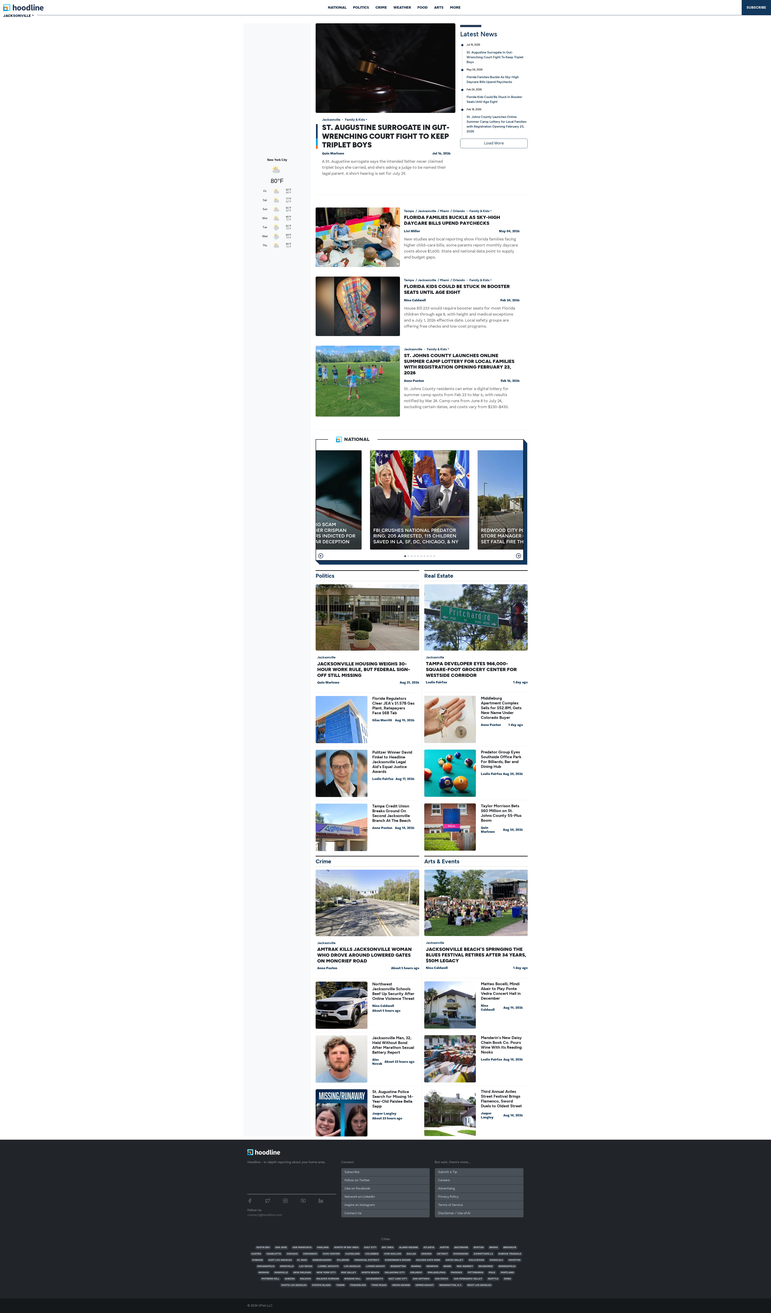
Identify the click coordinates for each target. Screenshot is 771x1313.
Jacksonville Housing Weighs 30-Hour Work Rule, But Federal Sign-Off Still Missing (363, 669)
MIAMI (447, 1266)
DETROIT (442, 1254)
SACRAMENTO (374, 1279)
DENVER (426, 1254)
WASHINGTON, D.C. (450, 1285)
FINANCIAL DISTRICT (367, 1260)
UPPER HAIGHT (425, 1285)
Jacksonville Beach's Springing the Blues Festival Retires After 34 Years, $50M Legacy (476, 955)
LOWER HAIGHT (375, 1266)
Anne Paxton (414, 381)
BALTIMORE (461, 1247)
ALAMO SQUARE (408, 1247)
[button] (320, 555)
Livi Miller (412, 231)
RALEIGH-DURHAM (327, 1279)
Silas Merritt (382, 720)
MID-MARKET (465, 1266)
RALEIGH (305, 1279)
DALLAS (411, 1254)
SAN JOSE (281, 1247)
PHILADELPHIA (437, 1272)
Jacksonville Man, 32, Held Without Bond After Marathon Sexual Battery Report (393, 1045)
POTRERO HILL (270, 1279)
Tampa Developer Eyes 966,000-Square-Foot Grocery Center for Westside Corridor (471, 669)
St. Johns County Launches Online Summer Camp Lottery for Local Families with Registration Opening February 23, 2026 (459, 364)
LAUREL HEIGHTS (328, 1266)
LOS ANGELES (352, 1266)
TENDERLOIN (358, 1285)
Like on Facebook (357, 1188)
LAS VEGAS (305, 1266)
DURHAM (257, 1260)
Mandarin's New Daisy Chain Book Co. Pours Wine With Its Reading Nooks (501, 1044)
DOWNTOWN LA (483, 1254)
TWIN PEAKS (379, 1285)
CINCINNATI (310, 1254)
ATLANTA (428, 1247)
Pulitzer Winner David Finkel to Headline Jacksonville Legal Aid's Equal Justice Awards (392, 762)
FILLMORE (343, 1260)
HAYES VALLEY (454, 1260)
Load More (494, 143)
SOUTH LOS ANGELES (294, 1285)
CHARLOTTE (273, 1254)
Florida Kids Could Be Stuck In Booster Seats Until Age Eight (457, 289)
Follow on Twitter (357, 1180)
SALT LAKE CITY (398, 1279)
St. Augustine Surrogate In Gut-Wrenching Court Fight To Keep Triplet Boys (385, 136)
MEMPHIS (432, 1266)
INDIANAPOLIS (265, 1266)
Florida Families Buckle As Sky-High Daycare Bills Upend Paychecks (452, 220)
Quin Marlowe (333, 153)
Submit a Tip (447, 1172)
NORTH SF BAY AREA (346, 1247)
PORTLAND (507, 1272)
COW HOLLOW (392, 1254)
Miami (444, 211)
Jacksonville (331, 120)
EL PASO (302, 1260)
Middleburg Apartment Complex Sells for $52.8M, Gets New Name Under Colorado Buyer (501, 708)
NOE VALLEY (348, 1272)
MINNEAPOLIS (507, 1266)
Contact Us (353, 1213)
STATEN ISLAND (321, 1285)
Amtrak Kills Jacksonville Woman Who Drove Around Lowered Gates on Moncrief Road (364, 955)
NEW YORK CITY (326, 1272)
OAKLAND (323, 1247)
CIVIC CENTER (331, 1254)
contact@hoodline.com (264, 1215)
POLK (492, 1272)
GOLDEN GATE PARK (428, 1260)
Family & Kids (355, 120)
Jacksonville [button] (17, 15)
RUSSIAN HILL (352, 1279)
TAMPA (340, 1285)
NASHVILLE (281, 1272)
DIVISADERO (460, 1254)
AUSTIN (444, 1247)
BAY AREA (388, 1247)
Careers (444, 1180)
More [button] (455, 7)
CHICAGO (292, 1254)
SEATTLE (493, 1279)
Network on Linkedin (360, 1197)
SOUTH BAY (263, 1247)
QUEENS (290, 1279)
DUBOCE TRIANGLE (509, 1254)
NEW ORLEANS (302, 1272)
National (337, 7)
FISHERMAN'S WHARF (398, 1260)
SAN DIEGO (441, 1279)
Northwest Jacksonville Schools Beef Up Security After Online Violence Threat (393, 991)
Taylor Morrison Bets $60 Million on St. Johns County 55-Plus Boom (501, 813)
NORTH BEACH (370, 1272)
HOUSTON (514, 1260)
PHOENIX (456, 1272)
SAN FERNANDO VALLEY (468, 1279)
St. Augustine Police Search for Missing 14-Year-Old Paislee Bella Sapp (392, 1099)
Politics (361, 7)
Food (422, 7)
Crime (381, 7)
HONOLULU (496, 1260)
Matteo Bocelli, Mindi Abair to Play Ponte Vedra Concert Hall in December (501, 991)
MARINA (416, 1266)
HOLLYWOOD (476, 1260)
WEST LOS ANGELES (479, 1285)
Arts (439, 7)
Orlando (459, 211)
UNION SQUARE (401, 1285)
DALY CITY (370, 1247)
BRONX (493, 1247)
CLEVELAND (352, 1254)
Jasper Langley (384, 1113)
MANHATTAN (398, 1266)
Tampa (409, 211)
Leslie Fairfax (383, 779)
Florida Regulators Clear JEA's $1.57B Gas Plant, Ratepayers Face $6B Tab (393, 705)
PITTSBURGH (475, 1272)
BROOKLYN (509, 1247)
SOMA (507, 1279)
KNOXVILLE (287, 1266)
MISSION (264, 1272)
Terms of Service (450, 1205)
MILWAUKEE (485, 1266)
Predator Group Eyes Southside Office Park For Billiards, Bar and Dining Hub (501, 759)
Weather (402, 7)
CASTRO (256, 1254)
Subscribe (756, 7)
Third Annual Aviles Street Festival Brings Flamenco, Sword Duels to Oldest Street (501, 1098)
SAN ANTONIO (421, 1279)
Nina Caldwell (415, 300)
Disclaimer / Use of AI (454, 1213)
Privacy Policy (448, 1197)
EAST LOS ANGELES (280, 1260)
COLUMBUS (371, 1254)
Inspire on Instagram (360, 1205)
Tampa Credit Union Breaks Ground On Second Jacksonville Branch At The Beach (391, 813)
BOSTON (479, 1247)
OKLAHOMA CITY (395, 1272)
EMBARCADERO (322, 1260)
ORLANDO (416, 1272)
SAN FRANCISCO (302, 1247)
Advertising (446, 1188)
